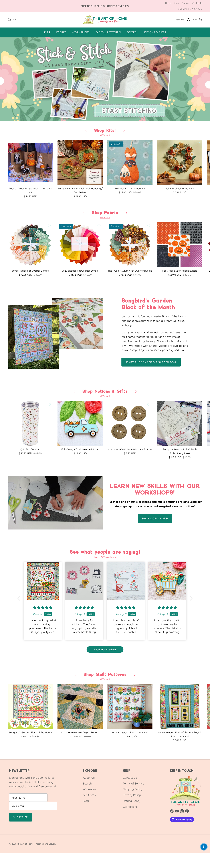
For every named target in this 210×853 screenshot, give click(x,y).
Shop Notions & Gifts (105, 391)
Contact (185, 3)
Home (168, 3)
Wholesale (197, 3)
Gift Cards (89, 795)
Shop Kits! (105, 130)
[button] (20, 598)
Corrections (130, 806)
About (176, 3)
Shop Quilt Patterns (105, 674)
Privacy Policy (132, 795)
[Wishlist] (188, 19)
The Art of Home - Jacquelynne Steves (36, 843)
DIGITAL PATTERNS (108, 32)
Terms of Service (133, 783)
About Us (89, 777)
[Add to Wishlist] (49, 143)
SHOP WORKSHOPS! (155, 518)
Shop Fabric (105, 213)
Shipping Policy (132, 789)
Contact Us (130, 777)
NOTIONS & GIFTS (154, 32)
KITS (47, 32)
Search (87, 783)
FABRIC (61, 32)
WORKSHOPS (80, 32)
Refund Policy (131, 801)
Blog (86, 801)
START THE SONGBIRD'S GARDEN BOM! (151, 362)
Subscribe (20, 817)
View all (105, 135)
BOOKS (132, 32)
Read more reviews (105, 649)
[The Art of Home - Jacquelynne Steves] (105, 19)
